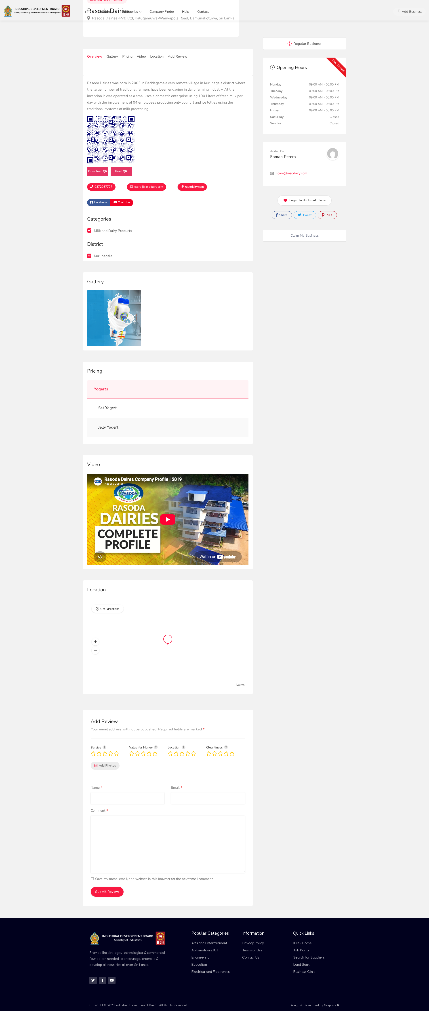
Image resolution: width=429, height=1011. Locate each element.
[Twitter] (93, 980)
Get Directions (110, 609)
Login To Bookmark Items (308, 200)
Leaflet (240, 684)
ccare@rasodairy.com (148, 187)
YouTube (124, 202)
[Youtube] (112, 980)
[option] (114, 318)
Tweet (306, 215)
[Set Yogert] (96, 408)
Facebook (100, 202)
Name (97, 788)
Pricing (127, 56)
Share (283, 215)
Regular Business (307, 44)
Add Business (411, 11)
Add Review (177, 56)
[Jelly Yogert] (96, 428)
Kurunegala (103, 256)
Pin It (328, 215)
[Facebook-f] (102, 980)
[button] (95, 642)
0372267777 (103, 187)
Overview (94, 56)
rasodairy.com (194, 187)
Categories (130, 11)
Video (141, 56)
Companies (105, 11)
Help (185, 11)
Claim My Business (304, 235)
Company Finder (161, 11)
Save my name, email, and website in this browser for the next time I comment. (154, 879)
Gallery (112, 56)
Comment (99, 811)
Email (176, 788)
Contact (203, 11)
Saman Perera (283, 156)
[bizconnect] (38, 10)
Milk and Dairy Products (113, 230)
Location (157, 56)
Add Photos (107, 765)
